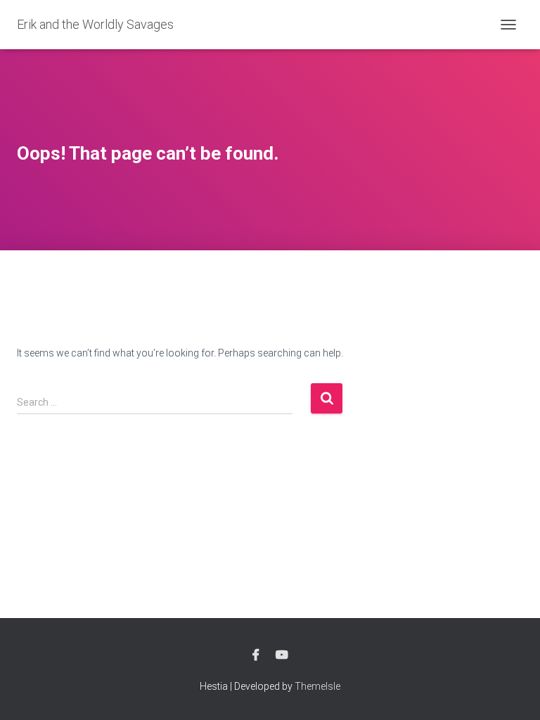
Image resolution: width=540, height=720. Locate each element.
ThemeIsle (317, 686)
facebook (255, 655)
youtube (282, 655)
